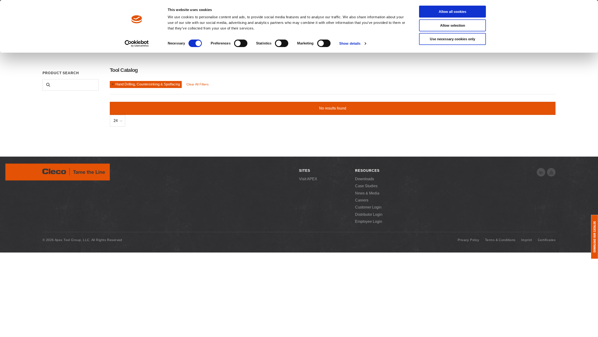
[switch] (240, 43)
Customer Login (368, 207)
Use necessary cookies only (452, 39)
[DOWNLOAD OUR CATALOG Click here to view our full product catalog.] (594, 237)
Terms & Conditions (500, 240)
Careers (361, 200)
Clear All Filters (197, 84)
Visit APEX (308, 179)
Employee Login (368, 221)
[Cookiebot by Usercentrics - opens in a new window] (136, 43)
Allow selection (452, 25)
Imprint (526, 240)
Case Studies (366, 186)
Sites (304, 170)
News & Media (367, 193)
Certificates (546, 240)
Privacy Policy (468, 240)
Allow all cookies (452, 12)
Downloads (364, 179)
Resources (367, 170)
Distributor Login (368, 214)
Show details (349, 43)
